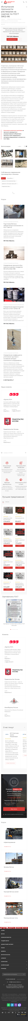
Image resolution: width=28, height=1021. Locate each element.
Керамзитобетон (6, 937)
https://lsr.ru (6, 411)
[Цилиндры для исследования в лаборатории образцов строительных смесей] (7, 164)
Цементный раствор (7, 944)
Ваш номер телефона (9, 803)
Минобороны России (11, 707)
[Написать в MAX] (19, 1005)
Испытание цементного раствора (13, 130)
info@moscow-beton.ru (15, 982)
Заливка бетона (9, 867)
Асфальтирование (9, 842)
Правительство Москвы (10, 429)
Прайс (3, 930)
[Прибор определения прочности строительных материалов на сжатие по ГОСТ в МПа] (21, 153)
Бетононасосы (5, 954)
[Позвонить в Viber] (15, 1005)
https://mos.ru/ (6, 442)
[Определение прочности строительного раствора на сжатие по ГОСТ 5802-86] (14, 53)
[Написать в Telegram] (12, 1005)
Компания (4, 961)
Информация (5, 965)
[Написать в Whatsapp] (8, 1005)
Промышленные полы (11, 918)
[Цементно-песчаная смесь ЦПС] (21, 164)
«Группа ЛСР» (7, 399)
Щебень (3, 951)
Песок (3, 947)
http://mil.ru (7, 716)
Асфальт (3, 958)
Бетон (3, 933)
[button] (10, 629)
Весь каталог (25, 496)
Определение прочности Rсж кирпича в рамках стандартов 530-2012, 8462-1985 (13, 267)
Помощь (3, 968)
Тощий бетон (5, 940)
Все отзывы (24, 727)
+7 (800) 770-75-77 (16, 411)
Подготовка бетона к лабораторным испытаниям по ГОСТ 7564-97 (13, 225)
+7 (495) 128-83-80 (14, 798)
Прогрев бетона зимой (11, 892)
